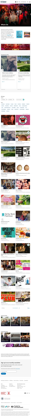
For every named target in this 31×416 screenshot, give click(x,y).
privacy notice (18, 368)
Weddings (11, 380)
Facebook (16, 2)
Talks (2, 107)
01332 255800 (11, 385)
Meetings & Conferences (5, 380)
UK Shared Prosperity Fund (9, 410)
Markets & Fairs (16, 105)
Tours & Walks (13, 107)
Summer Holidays (22, 109)
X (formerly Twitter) (20, 2)
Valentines (8, 109)
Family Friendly (22, 107)
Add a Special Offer (3, 388)
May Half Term (16, 109)
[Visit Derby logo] (3, 1)
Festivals (3, 105)
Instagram (18, 2)
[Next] (29, 54)
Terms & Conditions (19, 402)
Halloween (27, 109)
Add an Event (3, 387)
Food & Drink (7, 105)
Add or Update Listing (4, 386)
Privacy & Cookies (13, 402)
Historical (11, 105)
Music (20, 105)
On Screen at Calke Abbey (23, 73)
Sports (18, 107)
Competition (26, 380)
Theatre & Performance (7, 107)
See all (27, 316)
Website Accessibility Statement (5, 402)
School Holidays (4, 109)
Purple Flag (9, 35)
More (3, 81)
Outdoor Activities (24, 105)
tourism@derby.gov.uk (12, 386)
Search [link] (28, 2)
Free (26, 107)
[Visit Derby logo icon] (2, 398)
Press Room (21, 380)
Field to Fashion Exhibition (7, 73)
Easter (12, 109)
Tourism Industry (16, 380)
